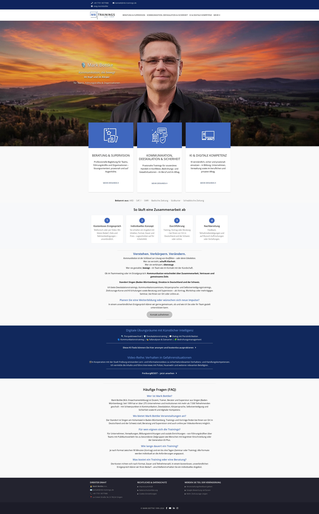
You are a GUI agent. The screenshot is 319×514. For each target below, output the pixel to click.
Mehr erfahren (110, 183)
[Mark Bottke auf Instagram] (177, 508)
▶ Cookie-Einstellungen (147, 494)
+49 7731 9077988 (101, 3)
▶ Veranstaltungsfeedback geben (198, 486)
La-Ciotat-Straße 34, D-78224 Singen (107, 497)
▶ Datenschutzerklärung (147, 490)
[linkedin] (174, 508)
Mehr (216, 15)
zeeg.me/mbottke (101, 6)
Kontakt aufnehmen (159, 314)
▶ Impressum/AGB (145, 486)
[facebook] (166, 508)
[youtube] (170, 508)
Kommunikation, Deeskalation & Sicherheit (167, 15)
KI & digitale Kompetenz (201, 15)
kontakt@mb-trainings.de (125, 3)
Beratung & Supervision (134, 15)
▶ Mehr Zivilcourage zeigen (196, 494)
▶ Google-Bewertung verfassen (198, 490)
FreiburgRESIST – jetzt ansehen (158, 373)
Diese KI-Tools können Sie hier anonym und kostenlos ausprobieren (158, 347)
